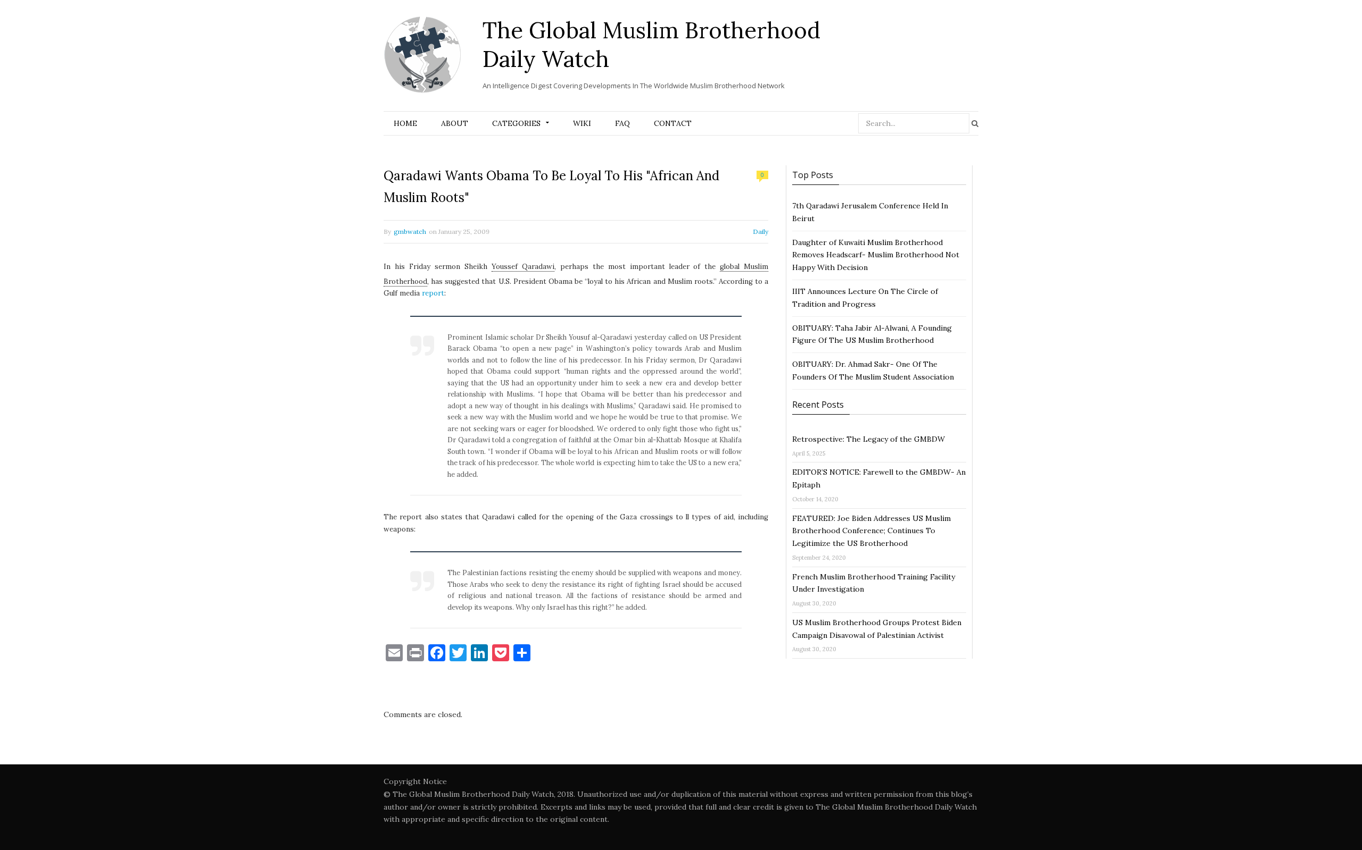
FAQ (622, 123)
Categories (516, 123)
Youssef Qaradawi (523, 266)
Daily (760, 231)
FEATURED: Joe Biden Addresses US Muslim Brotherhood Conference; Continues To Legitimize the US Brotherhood (871, 531)
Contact (673, 123)
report (433, 293)
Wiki (582, 123)
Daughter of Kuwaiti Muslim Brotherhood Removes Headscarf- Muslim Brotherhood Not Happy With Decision (875, 255)
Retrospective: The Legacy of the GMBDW (868, 439)
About (454, 123)
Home (405, 123)
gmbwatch (410, 231)
